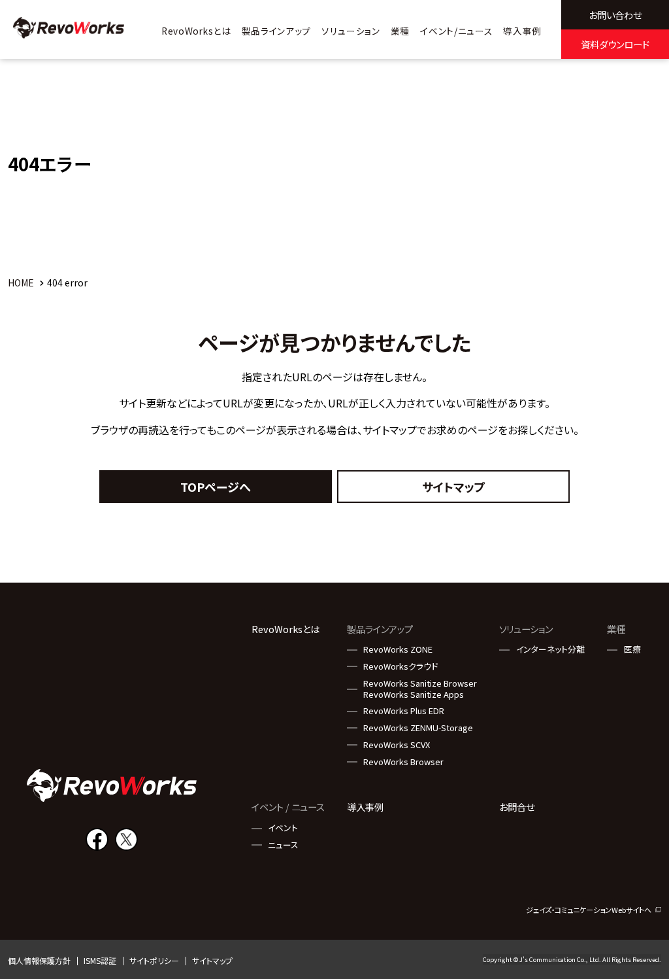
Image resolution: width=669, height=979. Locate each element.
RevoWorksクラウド (400, 666)
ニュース (283, 845)
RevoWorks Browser (403, 762)
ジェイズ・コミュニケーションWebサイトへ (588, 910)
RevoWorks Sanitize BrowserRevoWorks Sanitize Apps (420, 689)
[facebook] (97, 839)
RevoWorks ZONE (397, 649)
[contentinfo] (334, 780)
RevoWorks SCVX (396, 745)
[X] (126, 839)
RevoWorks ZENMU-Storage (418, 728)
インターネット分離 (550, 649)
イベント (283, 828)
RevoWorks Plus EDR (403, 711)
